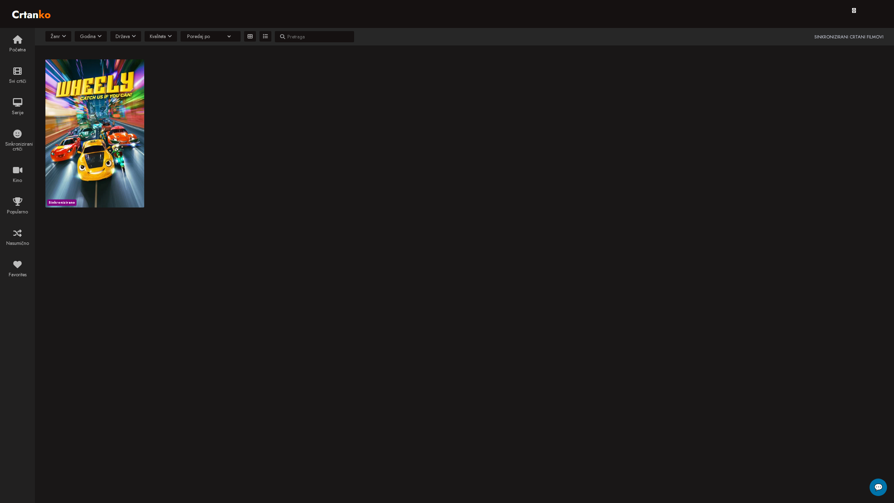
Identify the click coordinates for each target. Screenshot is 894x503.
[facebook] (854, 10)
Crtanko (34, 13)
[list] (265, 36)
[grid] (250, 36)
